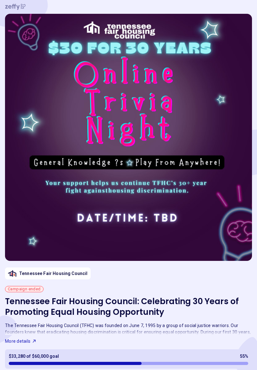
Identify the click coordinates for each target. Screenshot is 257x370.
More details (17, 341)
